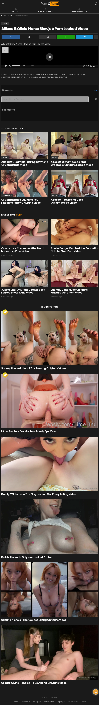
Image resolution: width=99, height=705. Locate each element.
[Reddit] (48, 37)
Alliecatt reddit (81, 74)
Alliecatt (6, 74)
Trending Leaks (79, 11)
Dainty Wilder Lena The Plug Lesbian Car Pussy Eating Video (38, 494)
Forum (83, 702)
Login (95, 90)
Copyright (61, 702)
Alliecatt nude (34, 74)
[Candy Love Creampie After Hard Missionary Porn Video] (24, 232)
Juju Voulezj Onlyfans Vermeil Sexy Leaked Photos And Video (23, 291)
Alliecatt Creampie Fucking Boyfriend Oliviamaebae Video (24, 163)
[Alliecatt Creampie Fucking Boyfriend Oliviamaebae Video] (24, 145)
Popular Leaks (45, 11)
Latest (15, 11)
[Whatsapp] (66, 37)
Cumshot (16, 77)
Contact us (25, 702)
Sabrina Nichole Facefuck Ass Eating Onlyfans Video (33, 620)
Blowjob (6, 77)
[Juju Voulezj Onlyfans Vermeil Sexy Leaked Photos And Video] (24, 273)
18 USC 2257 (73, 702)
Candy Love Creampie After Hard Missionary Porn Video (22, 249)
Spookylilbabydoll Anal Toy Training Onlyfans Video (33, 368)
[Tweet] (29, 37)
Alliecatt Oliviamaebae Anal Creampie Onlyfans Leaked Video (72, 163)
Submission (49, 702)
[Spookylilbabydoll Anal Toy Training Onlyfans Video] (49, 338)
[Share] (11, 37)
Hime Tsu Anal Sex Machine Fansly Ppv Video (29, 431)
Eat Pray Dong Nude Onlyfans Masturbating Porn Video (69, 291)
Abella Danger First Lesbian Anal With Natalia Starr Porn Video (74, 249)
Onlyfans (7, 195)
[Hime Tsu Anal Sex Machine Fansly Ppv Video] (49, 401)
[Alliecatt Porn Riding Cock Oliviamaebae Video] (74, 183)
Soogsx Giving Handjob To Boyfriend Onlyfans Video (34, 683)
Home (15, 702)
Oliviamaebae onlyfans (57, 77)
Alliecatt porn (67, 74)
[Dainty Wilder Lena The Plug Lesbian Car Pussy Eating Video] (49, 464)
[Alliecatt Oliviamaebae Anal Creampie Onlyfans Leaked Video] (74, 145)
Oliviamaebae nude (38, 77)
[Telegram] (84, 37)
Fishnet (25, 77)
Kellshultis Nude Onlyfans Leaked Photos (26, 557)
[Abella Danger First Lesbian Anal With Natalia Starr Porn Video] (74, 232)
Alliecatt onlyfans (50, 74)
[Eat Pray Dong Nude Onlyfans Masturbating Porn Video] (74, 273)
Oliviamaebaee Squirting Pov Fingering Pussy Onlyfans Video (21, 201)
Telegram (37, 702)
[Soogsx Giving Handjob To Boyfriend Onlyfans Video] (49, 652)
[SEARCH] (96, 3)
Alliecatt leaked (19, 74)
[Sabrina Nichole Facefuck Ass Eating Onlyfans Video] (49, 589)
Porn (5, 157)
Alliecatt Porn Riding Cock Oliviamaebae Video (67, 201)
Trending (5, 312)
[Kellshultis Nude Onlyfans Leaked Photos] (49, 526)
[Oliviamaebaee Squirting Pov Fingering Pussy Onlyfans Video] (24, 183)
